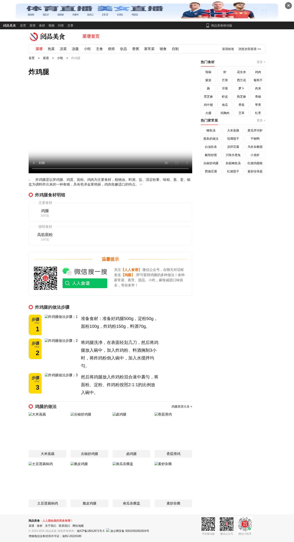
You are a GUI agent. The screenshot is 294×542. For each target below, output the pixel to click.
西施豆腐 (211, 171)
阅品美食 (34, 520)
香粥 (135, 49)
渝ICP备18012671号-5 (91, 531)
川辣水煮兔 (233, 155)
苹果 (258, 104)
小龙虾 (255, 155)
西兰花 (241, 80)
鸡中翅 (208, 104)
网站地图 (78, 525)
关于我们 (50, 525)
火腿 (208, 113)
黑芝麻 (208, 96)
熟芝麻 (241, 96)
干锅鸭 (255, 138)
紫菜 (208, 80)
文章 (70, 25)
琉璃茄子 (233, 138)
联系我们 (64, 525)
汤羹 (75, 49)
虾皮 (225, 96)
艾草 (241, 113)
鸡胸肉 (224, 113)
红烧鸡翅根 (255, 163)
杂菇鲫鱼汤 (233, 163)
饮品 (123, 49)
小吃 (87, 49)
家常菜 (149, 49)
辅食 (163, 49)
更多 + (261, 62)
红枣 (258, 113)
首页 (23, 25)
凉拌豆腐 (233, 146)
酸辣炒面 (211, 155)
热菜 (51, 49)
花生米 (241, 72)
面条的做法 (210, 138)
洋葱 (225, 88)
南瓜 (225, 104)
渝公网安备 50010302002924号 (129, 531)
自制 (175, 49)
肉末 (258, 88)
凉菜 (63, 49)
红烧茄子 (233, 171)
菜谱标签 (228, 49)
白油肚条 (211, 146)
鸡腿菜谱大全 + (182, 406)
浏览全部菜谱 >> (249, 49)
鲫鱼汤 (210, 130)
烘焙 (111, 49)
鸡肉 (258, 72)
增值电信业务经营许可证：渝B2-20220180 (55, 536)
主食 (99, 49)
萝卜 (241, 88)
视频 (51, 25)
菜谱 (32, 25)
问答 (61, 25)
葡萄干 (258, 80)
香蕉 (241, 104)
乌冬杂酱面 (255, 146)
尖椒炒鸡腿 (210, 163)
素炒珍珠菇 (255, 171)
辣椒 (208, 72)
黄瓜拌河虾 (255, 130)
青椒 (258, 96)
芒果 (225, 80)
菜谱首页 (91, 36)
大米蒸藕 (233, 130)
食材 (42, 25)
